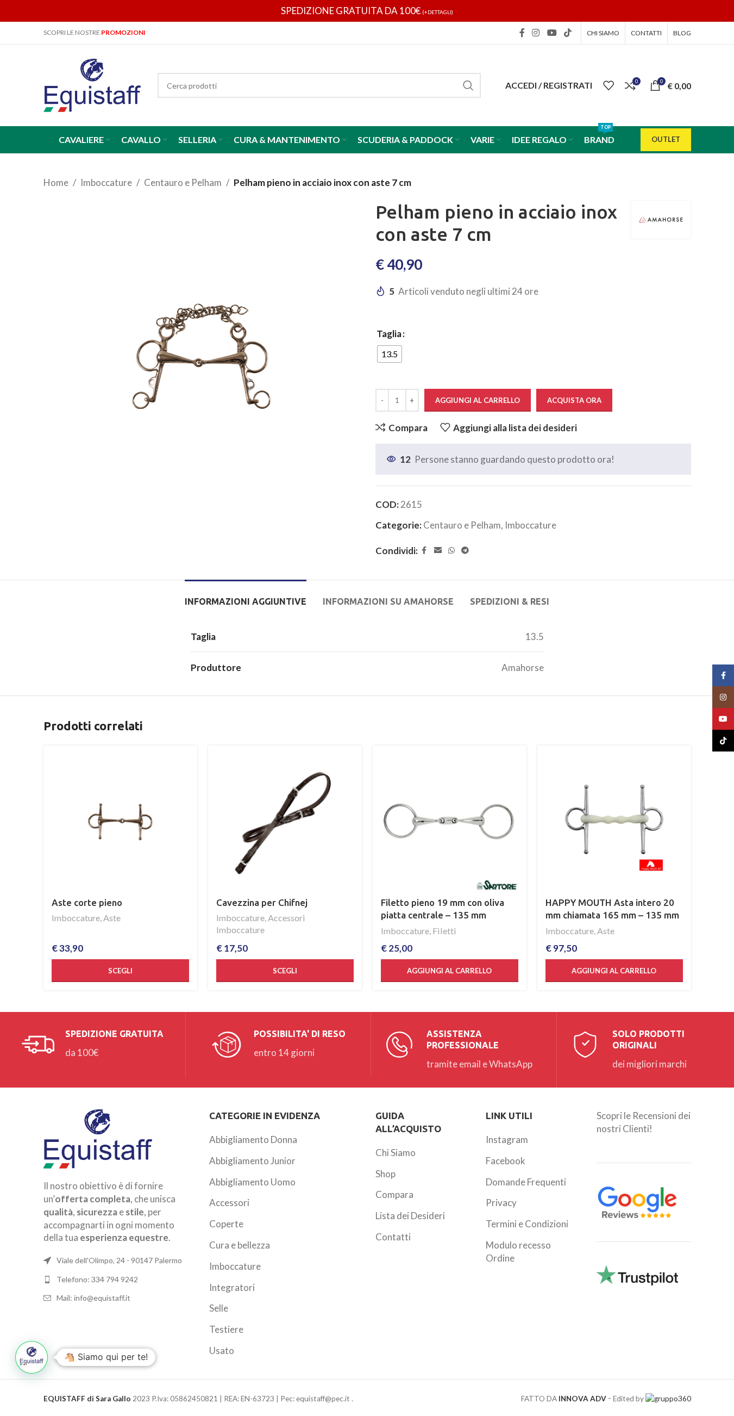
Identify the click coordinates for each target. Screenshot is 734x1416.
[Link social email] (438, 550)
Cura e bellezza (239, 1245)
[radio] (389, 354)
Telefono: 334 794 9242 (97, 1279)
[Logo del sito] (92, 84)
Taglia (389, 333)
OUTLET (665, 139)
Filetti (444, 931)
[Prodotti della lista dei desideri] (608, 85)
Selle (218, 1308)
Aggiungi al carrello (477, 400)
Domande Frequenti (526, 1182)
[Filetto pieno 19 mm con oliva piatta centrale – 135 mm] (449, 822)
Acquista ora (574, 400)
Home (55, 182)
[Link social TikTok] (567, 32)
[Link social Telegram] (465, 550)
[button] (449, 970)
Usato (221, 1350)
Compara (394, 1194)
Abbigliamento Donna (253, 1139)
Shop (385, 1173)
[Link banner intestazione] (367, 11)
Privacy (501, 1202)
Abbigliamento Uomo (252, 1182)
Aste (112, 917)
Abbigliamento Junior (252, 1160)
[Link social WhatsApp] (451, 550)
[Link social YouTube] (551, 32)
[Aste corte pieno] (120, 822)
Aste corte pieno (87, 902)
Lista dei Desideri (410, 1215)
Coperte (226, 1223)
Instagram (507, 1139)
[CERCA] (468, 85)
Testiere (226, 1329)
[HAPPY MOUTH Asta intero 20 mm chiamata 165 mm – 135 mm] (614, 822)
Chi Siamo (395, 1152)
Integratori (232, 1287)
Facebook (505, 1160)
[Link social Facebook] (522, 32)
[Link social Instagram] (536, 32)
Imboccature (106, 182)
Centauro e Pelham (183, 182)
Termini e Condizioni (527, 1223)
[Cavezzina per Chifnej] (285, 822)
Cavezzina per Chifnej (262, 902)
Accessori (229, 1202)
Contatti (393, 1237)
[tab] (245, 596)
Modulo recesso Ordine (518, 1251)
